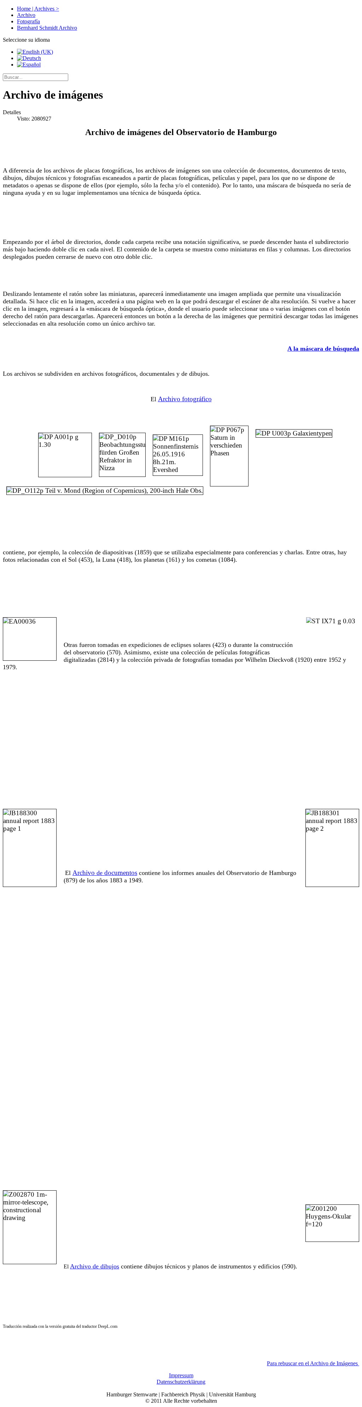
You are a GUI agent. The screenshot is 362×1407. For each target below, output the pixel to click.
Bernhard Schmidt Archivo (47, 28)
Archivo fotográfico (185, 399)
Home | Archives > (38, 9)
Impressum (181, 1375)
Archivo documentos (104, 872)
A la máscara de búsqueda (323, 348)
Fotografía (28, 21)
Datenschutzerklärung (181, 1382)
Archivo (26, 15)
